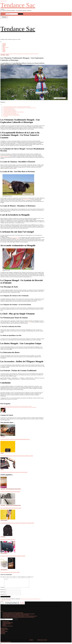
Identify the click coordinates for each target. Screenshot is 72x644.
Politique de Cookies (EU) (8, 625)
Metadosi (31, 639)
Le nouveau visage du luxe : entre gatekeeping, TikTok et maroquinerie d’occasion (18, 613)
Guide (2, 453)
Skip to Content (3, 0)
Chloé (4, 51)
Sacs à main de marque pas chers (7, 539)
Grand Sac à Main (3, 631)
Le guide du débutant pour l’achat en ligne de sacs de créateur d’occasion (16, 455)
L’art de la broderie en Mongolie (8, 108)
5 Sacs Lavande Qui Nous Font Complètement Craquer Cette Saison (16, 614)
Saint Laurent (5, 47)
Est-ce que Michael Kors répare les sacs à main (10, 507)
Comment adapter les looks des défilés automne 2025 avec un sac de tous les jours (18, 617)
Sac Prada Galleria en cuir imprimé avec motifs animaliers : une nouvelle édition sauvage (20, 615)
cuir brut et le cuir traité (15, 237)
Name (1, 589)
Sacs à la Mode (4, 520)
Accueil (4, 43)
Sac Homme (2, 630)
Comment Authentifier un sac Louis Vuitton (10, 491)
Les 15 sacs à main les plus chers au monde (10, 572)
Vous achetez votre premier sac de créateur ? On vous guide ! (13, 472)
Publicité (4, 624)
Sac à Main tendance (4, 629)
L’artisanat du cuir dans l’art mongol (9, 109)
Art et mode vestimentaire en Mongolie (9, 110)
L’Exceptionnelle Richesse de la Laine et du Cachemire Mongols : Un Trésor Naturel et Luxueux (19, 107)
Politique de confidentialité (8, 622)
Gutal (17, 238)
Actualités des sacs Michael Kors (13, 505)
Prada (4, 49)
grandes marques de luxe (5, 156)
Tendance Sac (17, 5)
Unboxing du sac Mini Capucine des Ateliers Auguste (13, 612)
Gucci (4, 48)
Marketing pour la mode (42, 639)
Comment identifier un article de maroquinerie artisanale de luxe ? (15, 439)
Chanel (4, 44)
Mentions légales (6, 621)
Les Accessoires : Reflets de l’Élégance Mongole (11, 115)
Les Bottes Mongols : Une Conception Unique (11, 114)
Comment (2, 587)
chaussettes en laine (27, 199)
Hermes (4, 45)
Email (1, 591)
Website (1, 594)
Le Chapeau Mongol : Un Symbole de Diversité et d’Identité (13, 111)
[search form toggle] (0, 15)
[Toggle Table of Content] (1, 104)
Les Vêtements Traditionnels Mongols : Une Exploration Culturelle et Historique (16, 106)
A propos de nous (3, 628)
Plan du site (2, 633)
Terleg (30, 322)
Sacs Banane (2, 632)
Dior (3, 46)
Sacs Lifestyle (4, 553)
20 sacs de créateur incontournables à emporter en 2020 (12, 555)
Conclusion (6, 116)
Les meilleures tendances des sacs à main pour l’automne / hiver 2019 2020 (17, 522)
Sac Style (3, 436)
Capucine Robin (5, 63)
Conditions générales (7, 623)
